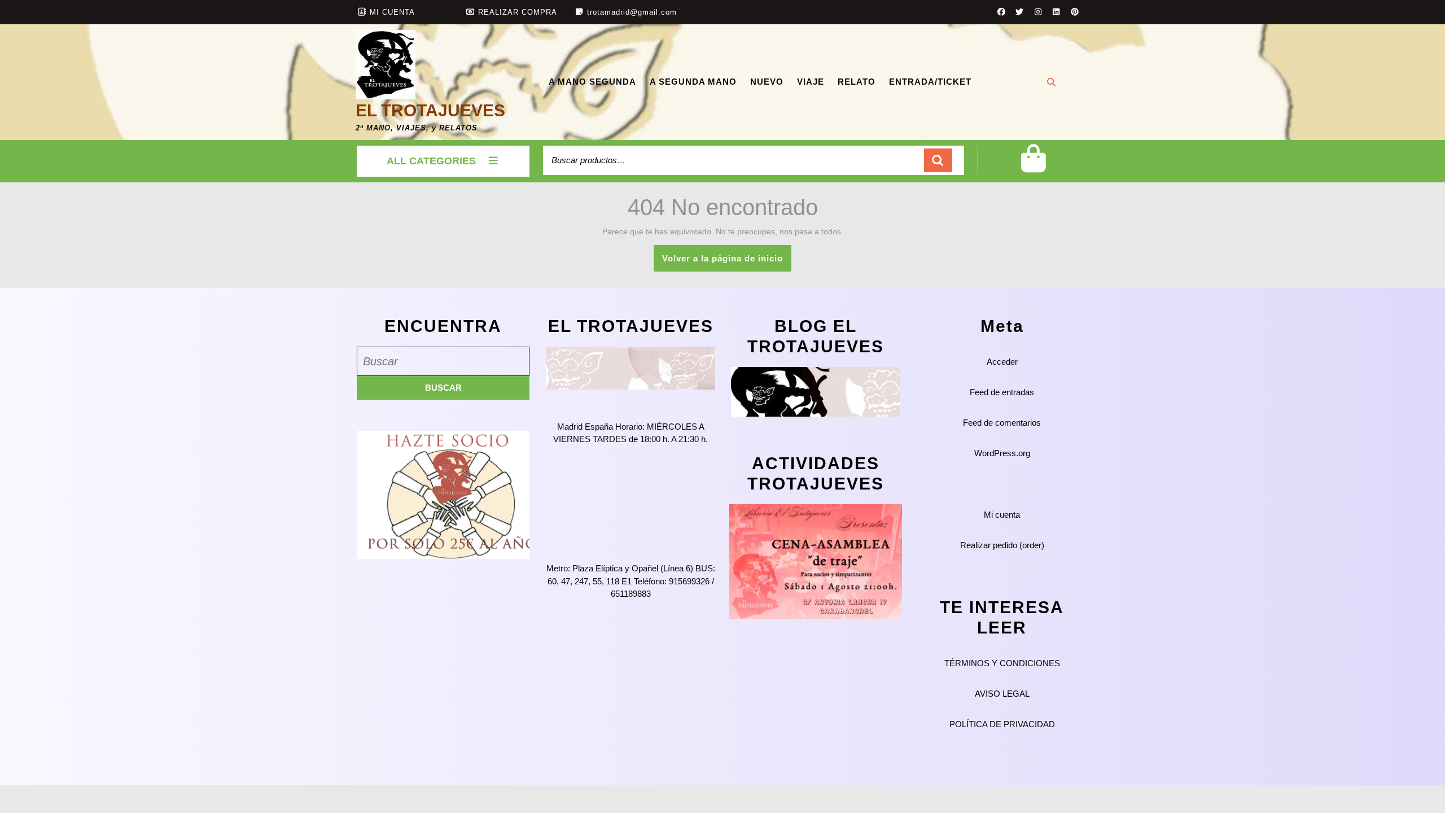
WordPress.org (1002, 453)
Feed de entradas (1002, 392)
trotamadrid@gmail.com (632, 12)
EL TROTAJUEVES (430, 110)
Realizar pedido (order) (1002, 545)
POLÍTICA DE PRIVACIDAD (1002, 724)
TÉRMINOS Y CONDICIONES (1002, 663)
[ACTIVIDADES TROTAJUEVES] (815, 561)
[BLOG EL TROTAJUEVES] (815, 391)
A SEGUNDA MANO (693, 81)
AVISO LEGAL (1002, 693)
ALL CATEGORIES (431, 161)
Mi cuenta (1002, 514)
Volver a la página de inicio (726, 262)
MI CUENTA (392, 12)
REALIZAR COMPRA (517, 12)
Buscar (938, 160)
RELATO (856, 81)
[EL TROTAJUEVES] (630, 367)
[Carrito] (1033, 167)
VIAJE (810, 81)
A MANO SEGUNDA (592, 81)
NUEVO (766, 81)
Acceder (1002, 361)
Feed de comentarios (1002, 422)
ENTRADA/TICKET (930, 81)
